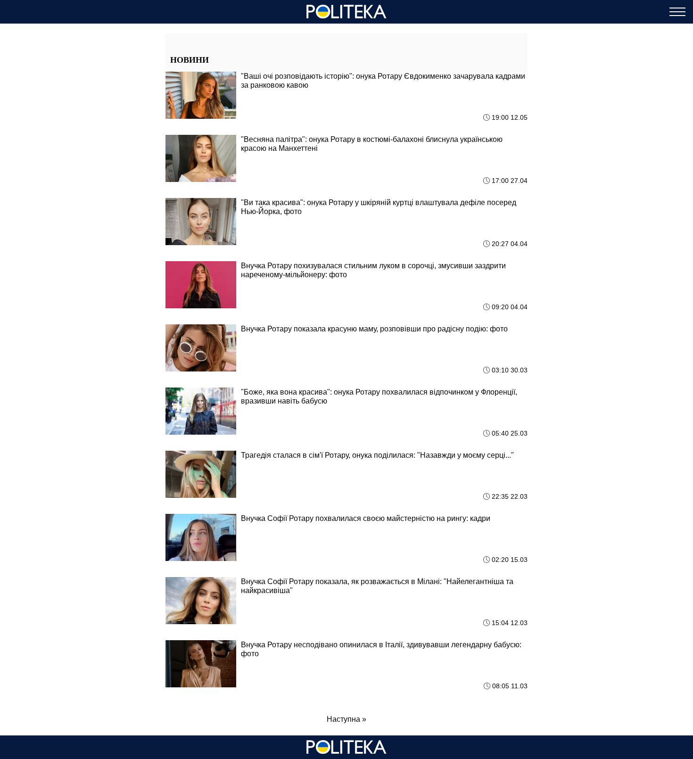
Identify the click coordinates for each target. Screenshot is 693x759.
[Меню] (677, 12)
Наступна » (346, 719)
